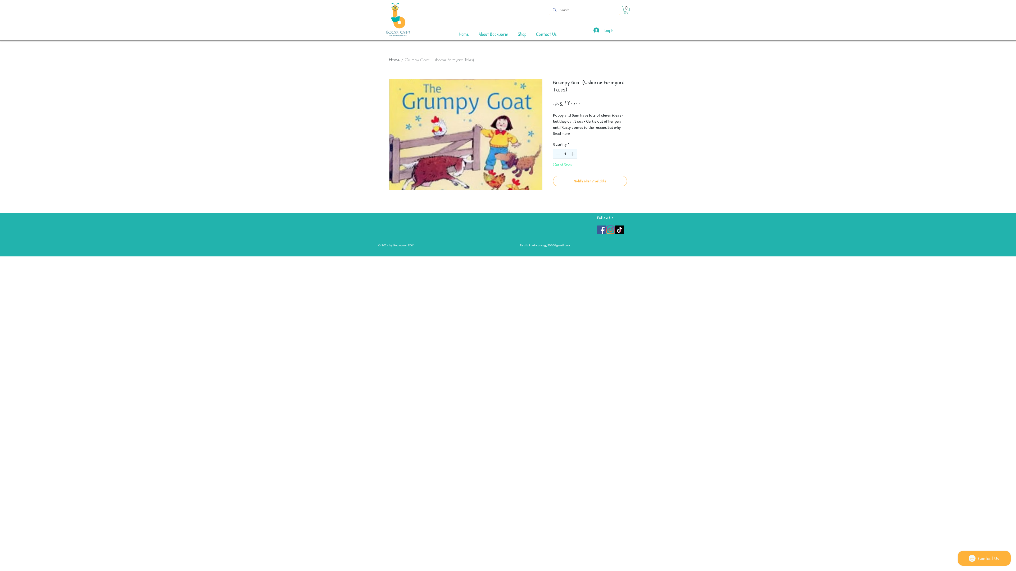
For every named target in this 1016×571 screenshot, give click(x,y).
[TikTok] (619, 229)
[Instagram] (610, 229)
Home (394, 60)
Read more (561, 133)
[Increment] (573, 154)
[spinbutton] (565, 154)
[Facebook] (601, 229)
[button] (626, 10)
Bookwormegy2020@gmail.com (549, 245)
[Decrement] (557, 154)
